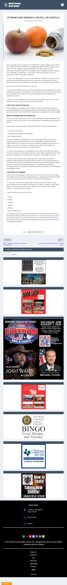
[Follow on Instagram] (30, 536)
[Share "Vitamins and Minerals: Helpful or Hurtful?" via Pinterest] (36, 232)
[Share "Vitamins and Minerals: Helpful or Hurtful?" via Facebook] (29, 232)
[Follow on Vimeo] (33, 536)
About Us (33, 552)
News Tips (33, 561)
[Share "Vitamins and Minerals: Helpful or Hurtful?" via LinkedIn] (39, 232)
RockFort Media (38, 544)
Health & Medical (37, 20)
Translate (14, 254)
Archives (33, 574)
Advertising (33, 564)
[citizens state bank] (33, 468)
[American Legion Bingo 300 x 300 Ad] (33, 438)
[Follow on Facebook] (23, 536)
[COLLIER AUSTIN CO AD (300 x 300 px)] (33, 313)
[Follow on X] (27, 536)
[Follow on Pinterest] (36, 536)
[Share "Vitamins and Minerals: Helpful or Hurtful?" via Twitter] (32, 232)
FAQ (33, 558)
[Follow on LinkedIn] (40, 536)
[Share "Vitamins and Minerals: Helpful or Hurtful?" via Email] (42, 232)
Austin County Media (54, 542)
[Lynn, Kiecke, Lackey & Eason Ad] (33, 284)
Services (33, 566)
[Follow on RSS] (43, 536)
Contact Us (33, 555)
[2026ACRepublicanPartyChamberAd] (33, 379)
